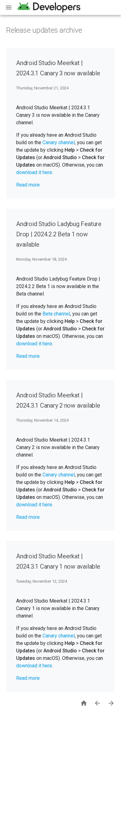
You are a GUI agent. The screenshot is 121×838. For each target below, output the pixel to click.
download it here (34, 172)
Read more (28, 185)
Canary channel (59, 142)
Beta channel (56, 314)
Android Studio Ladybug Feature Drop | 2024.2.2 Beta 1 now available (58, 234)
